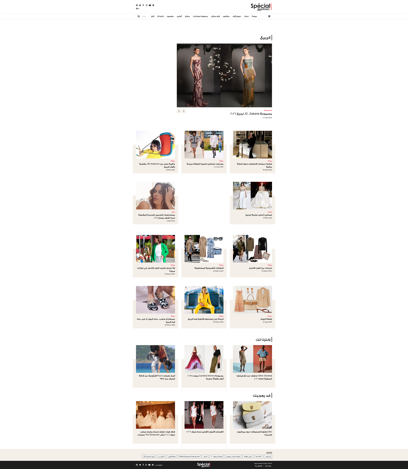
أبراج (152, 16)
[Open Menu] (269, 16)
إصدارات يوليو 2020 (216, 456)
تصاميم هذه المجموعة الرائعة (189, 456)
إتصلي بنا (258, 466)
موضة (254, 16)
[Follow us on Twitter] (140, 5)
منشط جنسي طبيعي (233, 456)
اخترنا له (160, 16)
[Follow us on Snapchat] (137, 5)
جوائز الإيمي (172, 456)
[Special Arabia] (204, 465)
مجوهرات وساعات (200, 16)
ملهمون (170, 16)
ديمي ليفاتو (248, 456)
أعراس (179, 16)
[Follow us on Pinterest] (153, 5)
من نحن (268, 466)
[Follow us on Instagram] (146, 5)
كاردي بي (161, 456)
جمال (246, 16)
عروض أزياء (237, 16)
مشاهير (226, 16)
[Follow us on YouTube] (150, 5)
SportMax (258, 456)
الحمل (205, 456)
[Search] (140, 16)
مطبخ (187, 16)
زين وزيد (268, 456)
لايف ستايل (215, 16)
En (138, 9)
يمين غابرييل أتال (149, 456)
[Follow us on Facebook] (143, 5)
